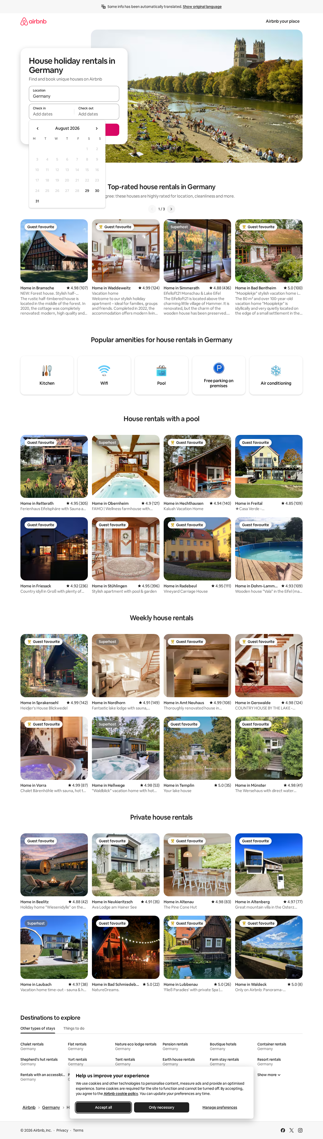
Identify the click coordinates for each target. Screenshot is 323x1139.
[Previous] (152, 209)
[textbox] (51, 114)
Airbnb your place (283, 21)
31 (37, 201)
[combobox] (74, 96)
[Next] (171, 209)
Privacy (62, 1130)
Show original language (202, 6)
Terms (78, 1130)
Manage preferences (219, 1107)
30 (97, 190)
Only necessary (161, 1107)
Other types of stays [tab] (37, 1028)
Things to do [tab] (74, 1028)
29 (87, 190)
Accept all (103, 1107)
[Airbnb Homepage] (33, 21)
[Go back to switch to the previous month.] (37, 128)
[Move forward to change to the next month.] (96, 128)
